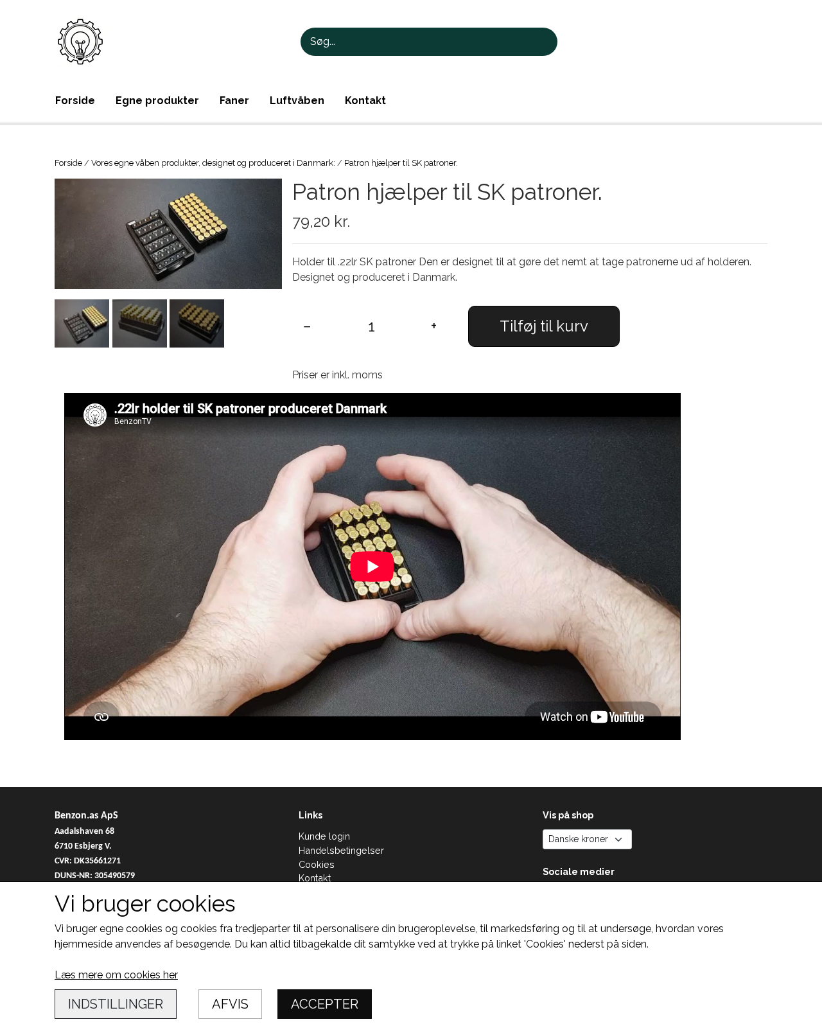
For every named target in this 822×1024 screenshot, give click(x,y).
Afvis (230, 1004)
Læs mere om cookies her (116, 975)
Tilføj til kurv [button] (544, 326)
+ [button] (434, 326)
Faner (234, 100)
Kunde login (324, 836)
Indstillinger (115, 1004)
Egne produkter (157, 100)
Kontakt (365, 100)
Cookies (317, 864)
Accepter (324, 1004)
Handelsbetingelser (341, 850)
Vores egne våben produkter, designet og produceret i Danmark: (213, 163)
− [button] (307, 326)
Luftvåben (297, 100)
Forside (75, 100)
